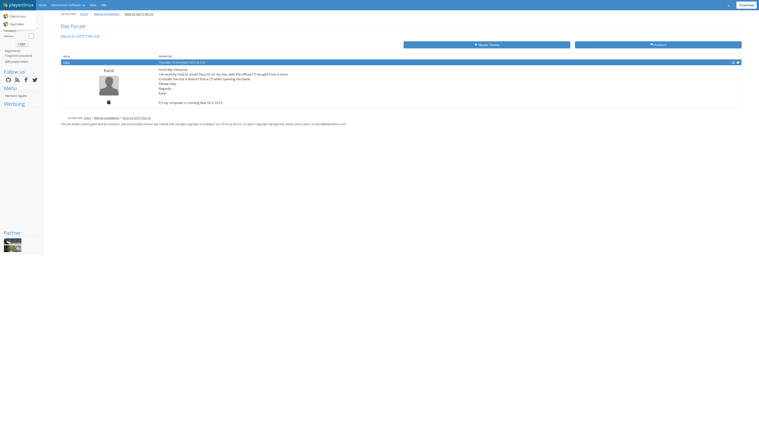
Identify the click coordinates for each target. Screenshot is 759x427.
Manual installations (107, 14)
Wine (93, 5)
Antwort (660, 45)
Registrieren (13, 51)
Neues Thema (488, 45)
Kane (66, 62)
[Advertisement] (21, 168)
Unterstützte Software (66, 5)
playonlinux (21, 5)
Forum (84, 14)
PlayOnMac (17, 24)
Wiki (103, 5)
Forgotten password (18, 56)
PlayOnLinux (17, 16)
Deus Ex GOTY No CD (137, 118)
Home (42, 5)
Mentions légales (16, 96)
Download (746, 5)
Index (87, 118)
